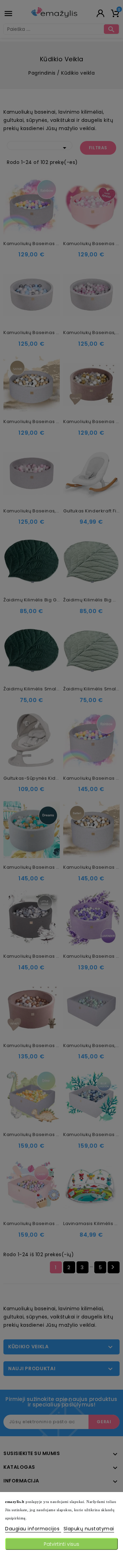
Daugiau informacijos (33, 1528)
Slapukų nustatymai (89, 1528)
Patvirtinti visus (61, 1544)
